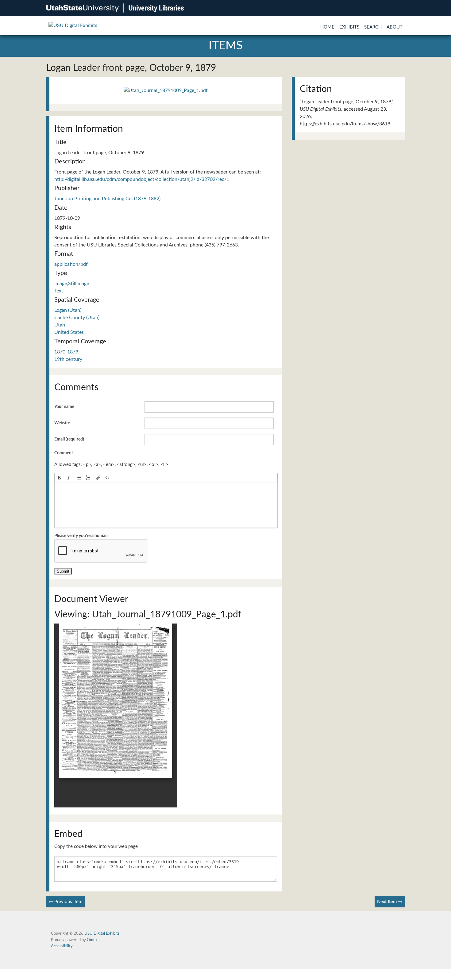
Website (62, 423)
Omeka (93, 940)
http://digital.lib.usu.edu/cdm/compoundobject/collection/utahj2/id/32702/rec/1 (141, 179)
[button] (59, 477)
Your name (64, 407)
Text (58, 290)
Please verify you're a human (81, 536)
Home (327, 27)
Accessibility (62, 946)
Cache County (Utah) (76, 317)
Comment (63, 453)
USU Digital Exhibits (102, 933)
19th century (68, 359)
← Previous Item (65, 901)
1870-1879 (66, 351)
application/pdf (71, 264)
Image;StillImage (71, 283)
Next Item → (390, 901)
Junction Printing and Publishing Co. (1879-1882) (107, 198)
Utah (59, 324)
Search (373, 27)
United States (69, 332)
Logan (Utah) (67, 310)
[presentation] (60, 477)
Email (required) (69, 439)
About (395, 27)
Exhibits (349, 27)
